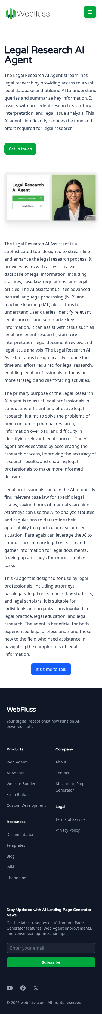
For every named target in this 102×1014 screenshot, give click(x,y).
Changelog (16, 877)
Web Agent (17, 761)
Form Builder (18, 794)
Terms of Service (70, 819)
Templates (16, 845)
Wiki (10, 866)
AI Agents (15, 772)
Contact (62, 772)
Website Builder (21, 783)
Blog (11, 856)
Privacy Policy (67, 830)
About (60, 761)
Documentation (21, 834)
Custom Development (26, 805)
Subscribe (51, 962)
